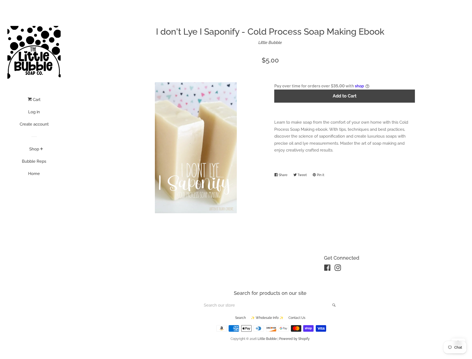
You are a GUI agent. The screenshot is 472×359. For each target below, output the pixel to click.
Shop (34, 149)
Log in (34, 111)
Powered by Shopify (294, 339)
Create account (34, 124)
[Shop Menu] (41, 149)
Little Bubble (270, 42)
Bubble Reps (34, 161)
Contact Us (296, 318)
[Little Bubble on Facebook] (327, 268)
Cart (36, 99)
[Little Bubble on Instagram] (338, 268)
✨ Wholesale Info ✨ (267, 318)
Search (240, 318)
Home (34, 173)
